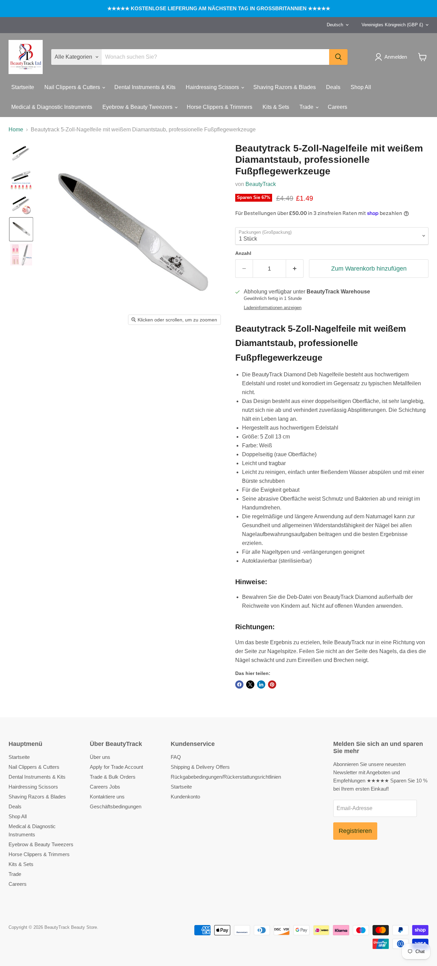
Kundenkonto (185, 796)
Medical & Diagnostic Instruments (51, 107)
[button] (392, 57)
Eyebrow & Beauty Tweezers (138, 107)
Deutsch (335, 24)
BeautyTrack (260, 184)
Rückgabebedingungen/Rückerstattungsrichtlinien (226, 777)
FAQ (176, 757)
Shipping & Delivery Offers (200, 767)
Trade (307, 107)
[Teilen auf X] (250, 684)
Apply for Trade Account (116, 767)
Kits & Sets (276, 107)
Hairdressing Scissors (213, 87)
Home (16, 129)
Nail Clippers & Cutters (72, 87)
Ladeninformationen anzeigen (272, 307)
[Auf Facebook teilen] (239, 684)
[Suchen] (338, 57)
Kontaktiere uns (107, 796)
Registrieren (355, 830)
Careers (337, 107)
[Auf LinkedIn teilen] (261, 684)
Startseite (22, 87)
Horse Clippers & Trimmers (219, 107)
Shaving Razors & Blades (284, 87)
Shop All (361, 87)
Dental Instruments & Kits (144, 87)
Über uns (100, 757)
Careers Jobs (105, 787)
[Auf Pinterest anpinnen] (272, 684)
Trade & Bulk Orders (113, 777)
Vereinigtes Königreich (392, 24)
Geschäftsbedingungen (115, 806)
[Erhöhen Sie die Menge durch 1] (295, 268)
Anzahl (243, 253)
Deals (333, 87)
